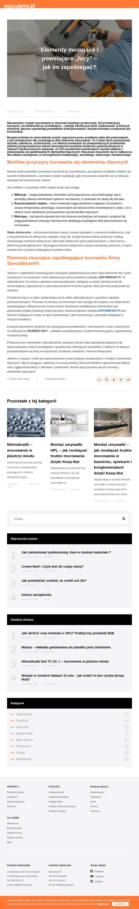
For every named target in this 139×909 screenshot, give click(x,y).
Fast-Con (22, 720)
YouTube (99, 876)
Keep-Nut (75, 489)
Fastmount (12, 797)
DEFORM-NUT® (109, 310)
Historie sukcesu (15, 837)
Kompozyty (95, 797)
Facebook (99, 871)
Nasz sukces (24, 739)
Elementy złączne (15, 792)
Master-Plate (24, 733)
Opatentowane (97, 792)
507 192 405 (59, 880)
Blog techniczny (14, 833)
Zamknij (120, 904)
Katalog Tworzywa (57, 811)
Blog (9, 842)
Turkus (20, 752)
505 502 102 (17, 880)
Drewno (94, 806)
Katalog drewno (56, 792)
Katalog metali (55, 801)
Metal (93, 801)
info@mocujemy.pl (23, 885)
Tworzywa (95, 811)
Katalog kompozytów (59, 797)
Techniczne (73, 111)
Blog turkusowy (14, 828)
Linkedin (98, 881)
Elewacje (11, 806)
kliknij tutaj (103, 904)
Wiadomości (24, 759)
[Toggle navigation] (133, 7)
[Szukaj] (123, 518)
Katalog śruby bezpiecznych (62, 806)
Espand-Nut (23, 714)
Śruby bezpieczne (15, 801)
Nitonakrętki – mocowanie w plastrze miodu (20, 450)
